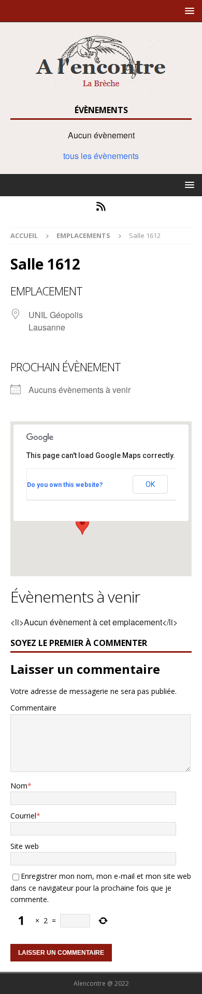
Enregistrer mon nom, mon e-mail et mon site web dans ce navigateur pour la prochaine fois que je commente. (100, 887)
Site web (24, 846)
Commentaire (33, 708)
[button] (187, 11)
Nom (18, 786)
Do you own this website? (65, 484)
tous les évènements (101, 156)
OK (150, 484)
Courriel (23, 816)
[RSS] (101, 206)
